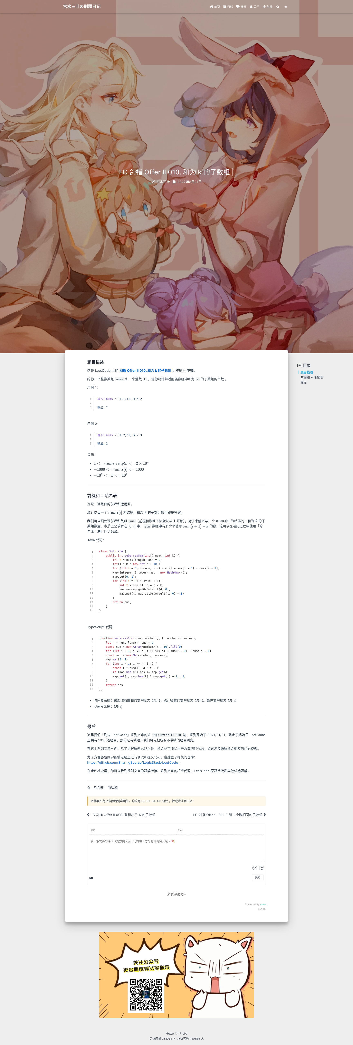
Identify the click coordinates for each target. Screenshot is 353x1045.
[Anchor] (106, 362)
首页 (216, 6)
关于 (256, 6)
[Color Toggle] (286, 6)
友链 (269, 6)
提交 (257, 877)
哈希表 (99, 788)
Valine (263, 905)
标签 (243, 6)
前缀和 (113, 788)
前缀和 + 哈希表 (311, 377)
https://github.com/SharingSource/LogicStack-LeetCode (132, 762)
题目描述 (306, 372)
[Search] (278, 6)
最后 (303, 382)
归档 (229, 6)
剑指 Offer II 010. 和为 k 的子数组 (145, 370)
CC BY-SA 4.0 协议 (154, 801)
